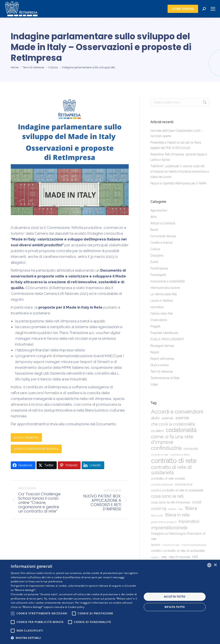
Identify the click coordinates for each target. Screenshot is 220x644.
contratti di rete (159, 454)
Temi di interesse (161, 371)
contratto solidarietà (162, 484)
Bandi (154, 229)
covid (196, 502)
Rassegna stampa (162, 345)
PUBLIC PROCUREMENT (167, 339)
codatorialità (181, 430)
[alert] (110, 602)
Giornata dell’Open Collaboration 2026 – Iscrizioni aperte (176, 133)
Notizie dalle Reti (161, 313)
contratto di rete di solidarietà (171, 470)
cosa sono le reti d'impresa (170, 502)
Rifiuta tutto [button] (175, 607)
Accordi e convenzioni (177, 411)
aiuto (155, 418)
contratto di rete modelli (168, 478)
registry (155, 557)
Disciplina (156, 255)
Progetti (155, 326)
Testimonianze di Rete (164, 378)
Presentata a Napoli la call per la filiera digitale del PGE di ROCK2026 (175, 145)
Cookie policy (76, 607)
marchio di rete (170, 545)
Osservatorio (158, 320)
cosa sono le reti (167, 496)
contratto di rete (174, 460)
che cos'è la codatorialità (173, 424)
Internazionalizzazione (165, 287)
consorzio (191, 449)
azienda (167, 418)
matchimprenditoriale (194, 545)
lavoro (155, 545)
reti (195, 556)
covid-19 (158, 508)
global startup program (164, 522)
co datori (157, 431)
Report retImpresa (162, 358)
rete (164, 557)
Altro (153, 217)
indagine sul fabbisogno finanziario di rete (178, 536)
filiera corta (157, 515)
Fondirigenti (158, 275)
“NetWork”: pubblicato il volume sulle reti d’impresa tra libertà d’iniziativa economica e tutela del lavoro (179, 171)
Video (154, 384)
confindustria (166, 448)
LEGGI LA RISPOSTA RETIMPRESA (36, 449)
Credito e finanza (161, 242)
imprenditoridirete (169, 527)
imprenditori (189, 521)
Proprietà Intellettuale (164, 333)
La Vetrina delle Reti (163, 294)
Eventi (154, 262)
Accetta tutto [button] (175, 596)
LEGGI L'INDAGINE (26, 437)
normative (156, 307)
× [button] (215, 565)
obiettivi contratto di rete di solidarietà (178, 551)
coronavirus (183, 484)
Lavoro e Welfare (161, 300)
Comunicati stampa (163, 236)
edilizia (172, 509)
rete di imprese (179, 557)
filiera (191, 508)
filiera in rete (177, 514)
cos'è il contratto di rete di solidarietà (177, 490)
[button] (74, 638)
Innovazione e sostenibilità (167, 281)
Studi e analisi (159, 365)
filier (181, 509)
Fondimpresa (159, 268)
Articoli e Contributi (162, 223)
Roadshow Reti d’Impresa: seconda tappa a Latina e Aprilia (178, 157)
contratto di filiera (180, 454)
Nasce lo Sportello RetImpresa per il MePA (178, 183)
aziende (182, 418)
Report (154, 352)
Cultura (155, 249)
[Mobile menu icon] (213, 9)
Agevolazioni (158, 210)
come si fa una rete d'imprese (172, 439)
